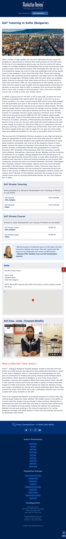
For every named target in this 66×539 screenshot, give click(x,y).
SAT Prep (33, 455)
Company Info (33, 478)
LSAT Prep (33, 452)
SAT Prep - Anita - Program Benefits (24, 321)
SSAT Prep (33, 461)
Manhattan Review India (33, 487)
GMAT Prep (33, 444)
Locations (33, 484)
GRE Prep (33, 449)
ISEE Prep (33, 463)
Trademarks (33, 490)
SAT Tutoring (9, 198)
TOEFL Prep (33, 466)
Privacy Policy (33, 492)
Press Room (33, 481)
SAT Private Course (12, 227)
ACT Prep (33, 458)
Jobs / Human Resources (33, 475)
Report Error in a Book (33, 495)
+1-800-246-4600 (44, 424)
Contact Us (33, 498)
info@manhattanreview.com (33, 516)
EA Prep (33, 446)
